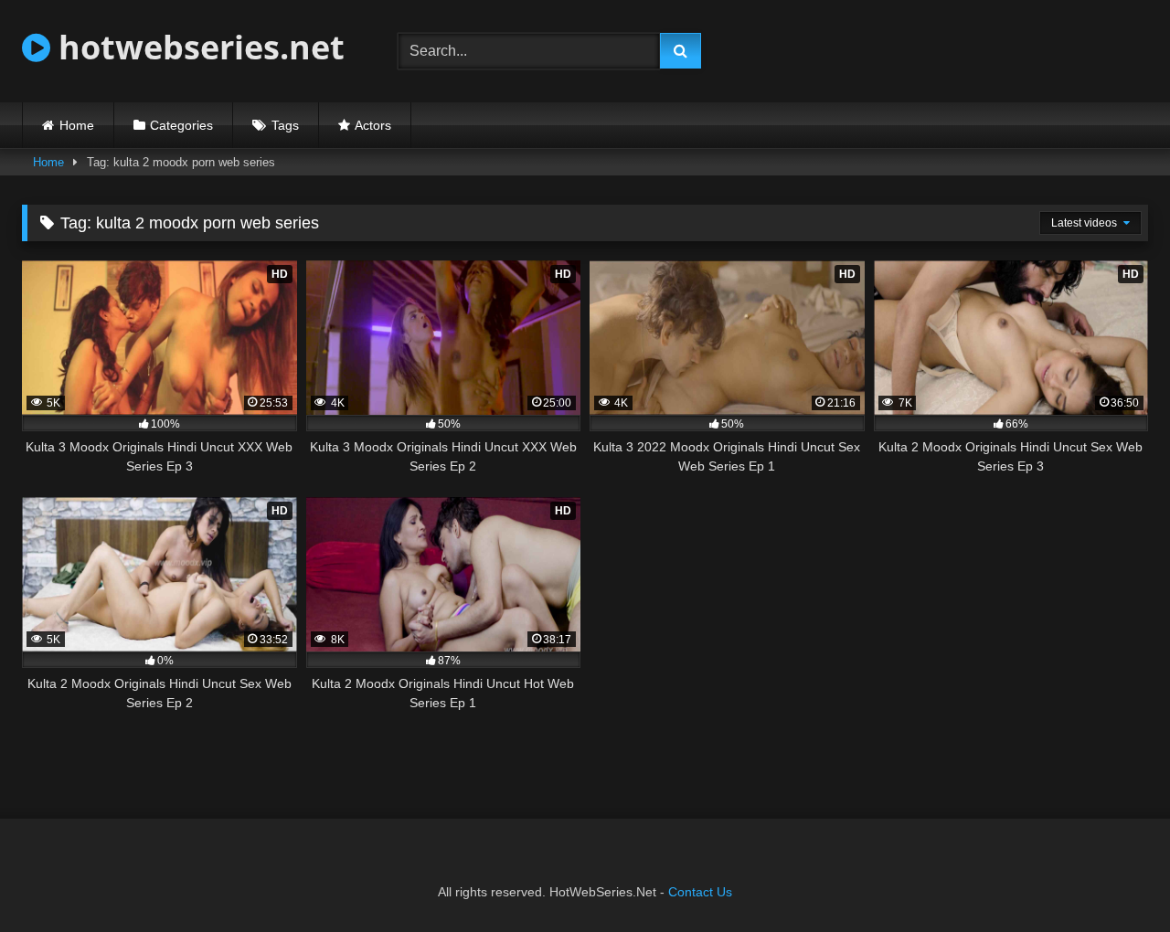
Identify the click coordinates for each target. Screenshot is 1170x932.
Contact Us (700, 891)
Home (76, 125)
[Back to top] (1113, 877)
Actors (373, 125)
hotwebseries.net (197, 47)
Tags (285, 125)
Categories (181, 125)
